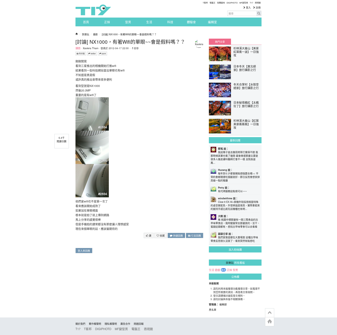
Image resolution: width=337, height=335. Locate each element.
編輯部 (223, 304)
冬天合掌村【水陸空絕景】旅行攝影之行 (246, 86)
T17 (93, 9)
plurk (103, 53)
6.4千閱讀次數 (62, 139)
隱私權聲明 (111, 323)
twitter (93, 53)
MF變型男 (243, 2)
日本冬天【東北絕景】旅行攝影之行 (244, 68)
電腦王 (212, 2)
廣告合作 (125, 323)
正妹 (107, 22)
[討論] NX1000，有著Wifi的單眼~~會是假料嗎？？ (129, 34)
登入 (248, 7)
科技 (170, 22)
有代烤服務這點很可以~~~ (232, 191)
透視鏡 (258, 2)
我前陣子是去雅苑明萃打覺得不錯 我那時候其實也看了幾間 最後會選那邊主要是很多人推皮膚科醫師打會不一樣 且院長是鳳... (234, 157)
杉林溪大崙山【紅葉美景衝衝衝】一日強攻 (246, 124)
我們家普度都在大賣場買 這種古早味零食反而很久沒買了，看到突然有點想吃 (234, 238)
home (269, 321)
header (269, 312)
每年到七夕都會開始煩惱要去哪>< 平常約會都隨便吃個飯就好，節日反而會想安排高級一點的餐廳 (235, 177)
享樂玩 (85, 34)
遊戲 (217, 270)
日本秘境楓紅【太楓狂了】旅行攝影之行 (246, 104)
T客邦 (205, 2)
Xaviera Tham (90, 48)
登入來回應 (84, 250)
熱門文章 (220, 41)
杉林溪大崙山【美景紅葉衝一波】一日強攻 (246, 51)
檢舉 (136, 48)
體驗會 (191, 22)
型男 (128, 22)
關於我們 (80, 323)
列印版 (81, 53)
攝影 (95, 34)
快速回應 (177, 235)
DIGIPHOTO (232, 2)
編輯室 (212, 22)
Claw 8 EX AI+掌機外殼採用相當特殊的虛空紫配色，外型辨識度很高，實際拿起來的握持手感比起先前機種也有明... (235, 205)
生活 (149, 22)
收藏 (162, 235)
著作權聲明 (95, 323)
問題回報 (139, 323)
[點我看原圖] (92, 113)
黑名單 (212, 309)
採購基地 (221, 2)
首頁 (86, 22)
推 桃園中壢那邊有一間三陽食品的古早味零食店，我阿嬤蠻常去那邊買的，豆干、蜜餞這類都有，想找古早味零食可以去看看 (235, 223)
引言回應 (195, 235)
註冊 (258, 7)
